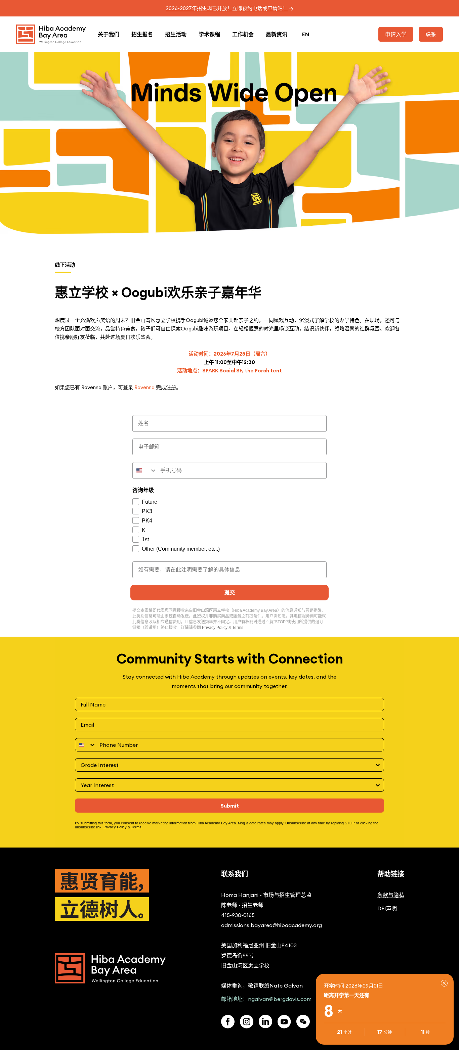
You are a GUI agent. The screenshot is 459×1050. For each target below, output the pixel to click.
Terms (237, 627)
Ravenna (145, 387)
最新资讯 (276, 34)
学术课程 (209, 34)
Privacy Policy (214, 627)
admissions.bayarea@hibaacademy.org (271, 925)
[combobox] (145, 470)
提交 (229, 592)
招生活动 (175, 34)
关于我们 (108, 34)
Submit (229, 805)
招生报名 (142, 34)
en (305, 34)
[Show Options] (377, 765)
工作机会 (243, 34)
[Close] (444, 983)
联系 (430, 34)
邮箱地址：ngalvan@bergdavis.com (266, 999)
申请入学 (396, 34)
